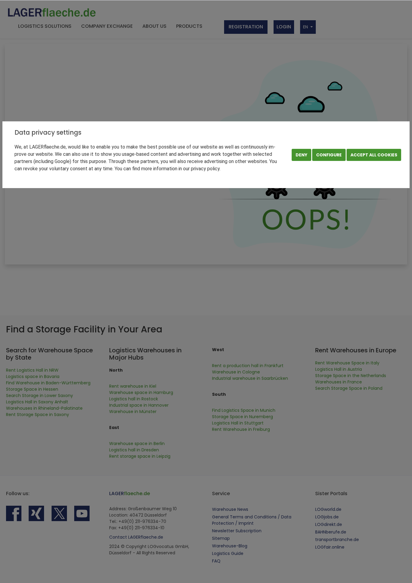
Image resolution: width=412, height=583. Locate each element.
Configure (329, 155)
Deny (301, 155)
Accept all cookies (373, 155)
